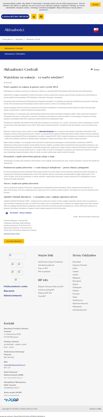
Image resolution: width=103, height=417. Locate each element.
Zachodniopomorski (80, 310)
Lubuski (75, 275)
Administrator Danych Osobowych (50, 262)
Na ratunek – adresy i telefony (21, 213)
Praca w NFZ (43, 268)
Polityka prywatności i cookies (16, 286)
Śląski (75, 297)
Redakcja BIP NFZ (45, 293)
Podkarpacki (77, 287)
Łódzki (75, 268)
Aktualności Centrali (14, 48)
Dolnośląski (77, 262)
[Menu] (41, 16)
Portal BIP (42, 296)
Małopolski (76, 278)
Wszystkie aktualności (14, 241)
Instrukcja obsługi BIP (46, 290)
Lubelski (76, 271)
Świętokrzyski (78, 300)
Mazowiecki (77, 281)
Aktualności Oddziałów (15, 54)
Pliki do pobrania (44, 271)
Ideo (99, 409)
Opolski (75, 284)
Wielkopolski (77, 307)
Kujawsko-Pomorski (80, 265)
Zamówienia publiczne (46, 265)
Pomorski (76, 294)
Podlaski (76, 291)
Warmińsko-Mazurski (80, 303)
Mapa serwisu (9, 291)
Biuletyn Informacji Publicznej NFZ (50, 287)
